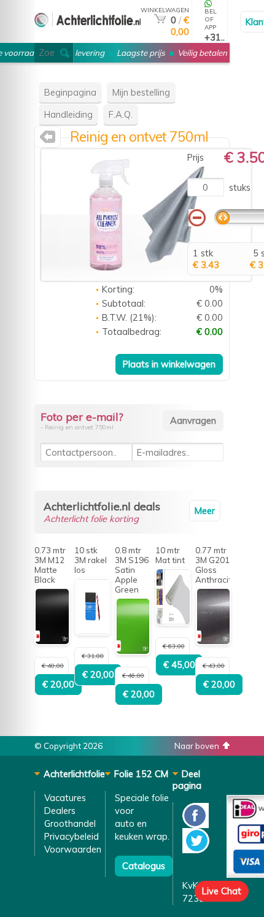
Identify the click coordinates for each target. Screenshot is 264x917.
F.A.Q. (121, 114)
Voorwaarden (72, 849)
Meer (205, 510)
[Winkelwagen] (160, 20)
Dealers (60, 810)
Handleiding (68, 114)
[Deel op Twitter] (195, 850)
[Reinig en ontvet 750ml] (146, 279)
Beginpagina (70, 92)
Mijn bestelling (141, 92)
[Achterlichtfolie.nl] (47, 139)
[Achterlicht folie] (87, 38)
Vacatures (65, 798)
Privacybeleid (71, 836)
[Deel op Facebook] (195, 825)
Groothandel (70, 823)
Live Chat (221, 891)
